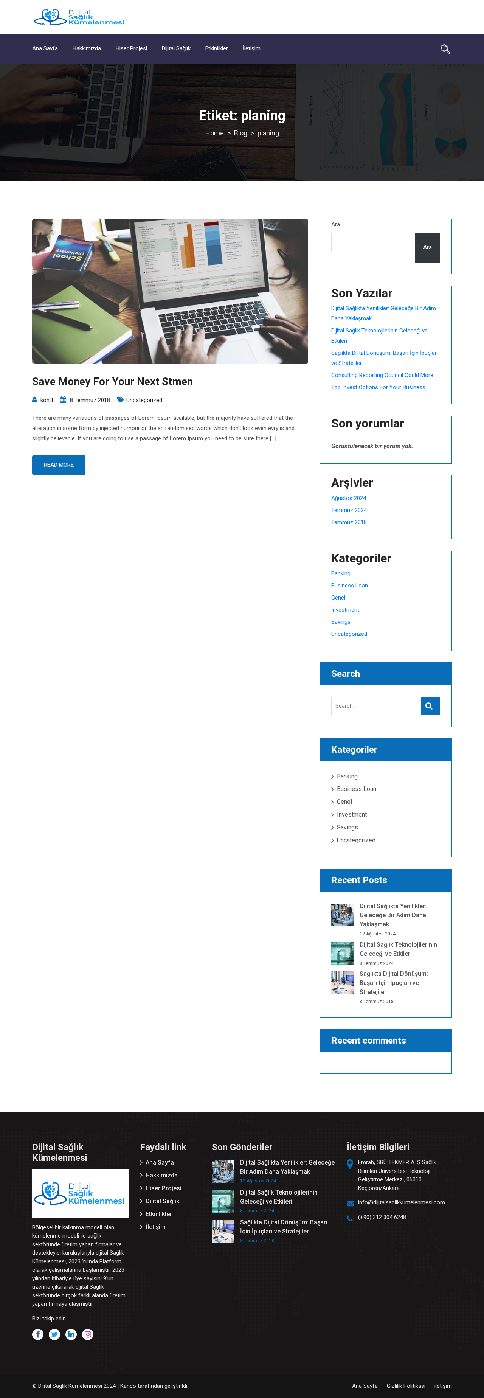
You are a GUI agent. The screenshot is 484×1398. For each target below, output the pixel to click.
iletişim (443, 1385)
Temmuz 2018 (349, 522)
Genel (338, 597)
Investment (345, 609)
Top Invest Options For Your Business (378, 387)
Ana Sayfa (45, 48)
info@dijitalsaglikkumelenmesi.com (401, 1202)
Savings (341, 621)
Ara (335, 224)
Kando (128, 1385)
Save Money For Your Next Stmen (112, 381)
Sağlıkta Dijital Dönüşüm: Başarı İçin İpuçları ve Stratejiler (394, 983)
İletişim (252, 48)
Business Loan (349, 585)
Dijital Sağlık (176, 48)
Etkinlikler (216, 48)
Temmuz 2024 (349, 510)
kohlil (46, 400)
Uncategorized (144, 400)
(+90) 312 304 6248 (382, 1217)
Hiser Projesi (131, 48)
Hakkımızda (87, 48)
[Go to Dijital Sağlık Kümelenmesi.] (214, 133)
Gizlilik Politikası (406, 1385)
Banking (341, 573)
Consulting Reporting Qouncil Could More (382, 375)
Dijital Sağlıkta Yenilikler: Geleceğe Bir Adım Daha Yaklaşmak (393, 915)
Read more (59, 464)
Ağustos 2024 (348, 498)
